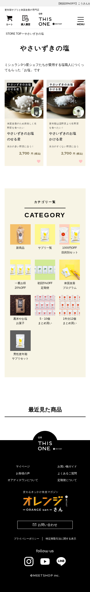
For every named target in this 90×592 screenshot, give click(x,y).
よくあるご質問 (67, 473)
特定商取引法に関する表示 (61, 538)
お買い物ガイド (67, 466)
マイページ (23, 466)
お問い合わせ (47, 525)
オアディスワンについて (23, 480)
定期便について (67, 480)
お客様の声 (23, 473)
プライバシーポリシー (26, 538)
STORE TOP (13, 33)
